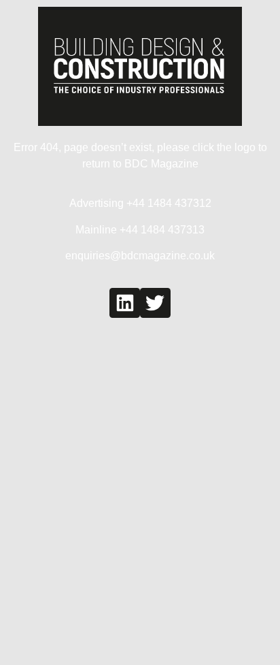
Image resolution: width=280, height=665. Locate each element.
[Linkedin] (124, 303)
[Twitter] (155, 303)
